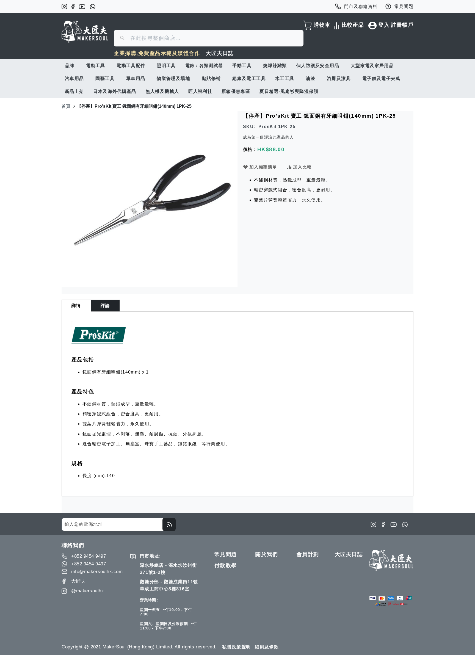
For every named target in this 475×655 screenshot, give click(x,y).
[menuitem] (71, 65)
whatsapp (92, 6)
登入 (384, 25)
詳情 (76, 305)
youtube (82, 6)
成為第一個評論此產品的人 (268, 137)
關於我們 (266, 554)
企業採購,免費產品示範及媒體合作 (157, 53)
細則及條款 (267, 647)
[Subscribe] (169, 524)
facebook (72, 6)
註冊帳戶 (402, 25)
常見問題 (403, 6)
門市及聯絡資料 (361, 6)
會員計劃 (308, 554)
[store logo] (85, 32)
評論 (105, 305)
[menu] (237, 78)
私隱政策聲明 (236, 647)
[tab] (76, 306)
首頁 (66, 106)
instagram (64, 6)
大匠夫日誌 (220, 53)
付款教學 (225, 565)
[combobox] (208, 38)
